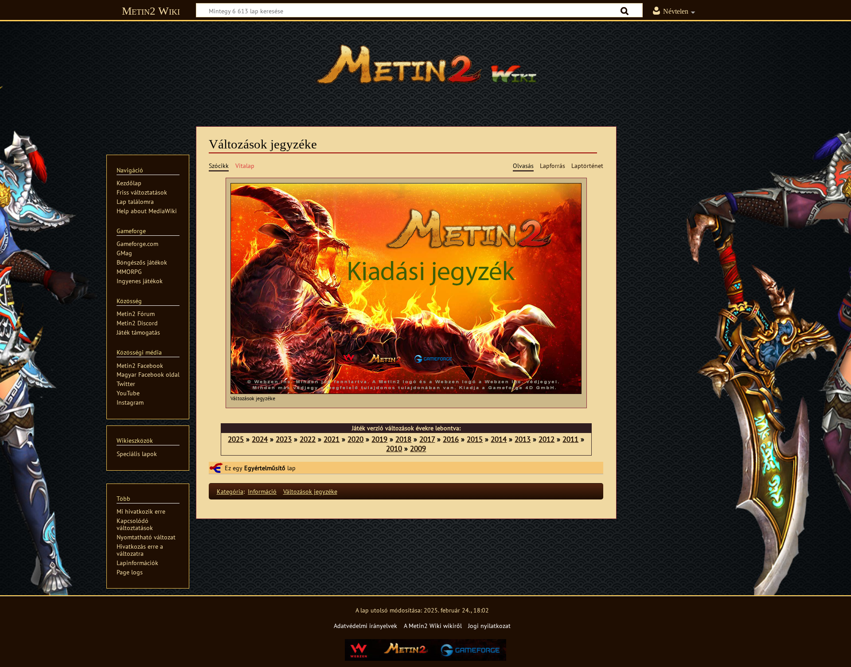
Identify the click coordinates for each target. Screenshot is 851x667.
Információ (262, 491)
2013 (523, 439)
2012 (546, 439)
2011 (570, 439)
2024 (260, 439)
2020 (355, 439)
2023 (284, 439)
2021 (332, 439)
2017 (427, 439)
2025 (236, 439)
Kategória (230, 491)
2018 (403, 439)
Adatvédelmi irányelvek (365, 625)
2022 (308, 439)
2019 (379, 439)
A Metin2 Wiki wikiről (433, 625)
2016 (451, 439)
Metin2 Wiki (151, 11)
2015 (475, 439)
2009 (418, 448)
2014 (499, 439)
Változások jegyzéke (310, 491)
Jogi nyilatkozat (489, 625)
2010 (394, 448)
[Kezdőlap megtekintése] (425, 68)
